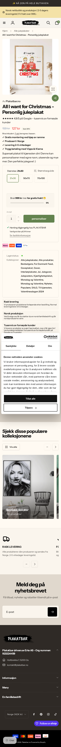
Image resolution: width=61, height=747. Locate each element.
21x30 (13, 178)
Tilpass (29, 407)
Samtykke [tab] (11, 346)
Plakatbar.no (11, 101)
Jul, (39, 271)
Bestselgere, (27, 264)
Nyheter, (48, 283)
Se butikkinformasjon (20, 235)
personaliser (39, 218)
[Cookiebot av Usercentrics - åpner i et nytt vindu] (43, 337)
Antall (9, 212)
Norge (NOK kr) (15, 714)
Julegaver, (47, 271)
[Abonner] (52, 612)
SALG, (35, 287)
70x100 (41, 178)
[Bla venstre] (47, 447)
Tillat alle (30, 398)
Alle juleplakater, (29, 260)
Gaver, (37, 268)
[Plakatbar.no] (18, 642)
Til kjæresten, (45, 287)
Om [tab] (50, 346)
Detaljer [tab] (30, 346)
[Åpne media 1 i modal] (30, 67)
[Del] (55, 98)
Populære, (26, 287)
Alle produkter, (46, 260)
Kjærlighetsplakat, (43, 275)
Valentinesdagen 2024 (32, 291)
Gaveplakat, (27, 268)
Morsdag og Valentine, (32, 279)
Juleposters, (27, 275)
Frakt (17, 133)
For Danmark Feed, (43, 264)
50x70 (26, 178)
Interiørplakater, (29, 271)
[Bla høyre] (55, 447)
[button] (4, 22)
